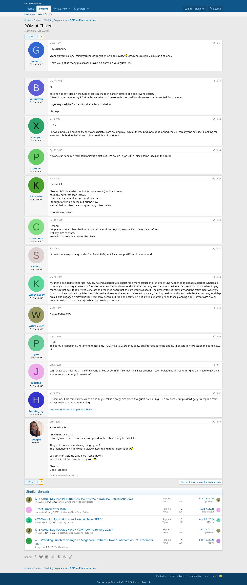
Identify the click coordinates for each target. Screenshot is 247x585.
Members (79, 8)
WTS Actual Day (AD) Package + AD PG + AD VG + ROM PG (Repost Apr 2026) (84, 499)
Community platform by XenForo (123, 582)
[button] (69, 9)
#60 (219, 336)
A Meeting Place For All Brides (75, 512)
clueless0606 (41, 512)
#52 (219, 81)
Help (206, 575)
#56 (219, 220)
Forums (43, 8)
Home (30, 8)
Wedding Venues (65, 522)
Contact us (161, 575)
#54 (219, 150)
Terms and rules (177, 575)
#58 (219, 277)
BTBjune (210, 522)
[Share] (214, 43)
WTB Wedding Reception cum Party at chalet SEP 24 (69, 519)
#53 (219, 119)
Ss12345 (39, 522)
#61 (219, 364)
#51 (219, 43)
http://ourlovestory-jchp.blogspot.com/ (72, 409)
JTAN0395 (39, 501)
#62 (219, 393)
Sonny (37, 547)
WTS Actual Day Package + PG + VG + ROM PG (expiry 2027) (74, 529)
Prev (30, 36)
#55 (219, 178)
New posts (29, 14)
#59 (219, 308)
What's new (60, 8)
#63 (219, 421)
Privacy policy (194, 575)
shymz (30, 30)
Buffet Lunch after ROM (51, 509)
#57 (219, 248)
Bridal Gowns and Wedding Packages (76, 501)
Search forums (45, 14)
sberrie (211, 542)
